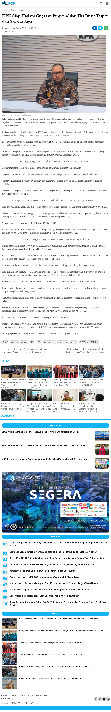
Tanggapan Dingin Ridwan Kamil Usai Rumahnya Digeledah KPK (60, 239)
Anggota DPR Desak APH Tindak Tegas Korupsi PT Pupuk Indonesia (60, 161)
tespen (74, 342)
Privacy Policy (7, 698)
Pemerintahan (17, 10)
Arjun (11, 32)
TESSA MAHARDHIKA (89, 342)
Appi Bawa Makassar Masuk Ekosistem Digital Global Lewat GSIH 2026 (50, 654)
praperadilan (49, 342)
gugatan (14, 342)
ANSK (5, 342)
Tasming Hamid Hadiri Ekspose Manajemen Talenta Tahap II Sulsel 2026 (51, 642)
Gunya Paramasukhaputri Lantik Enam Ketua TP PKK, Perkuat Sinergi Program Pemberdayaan (61, 631)
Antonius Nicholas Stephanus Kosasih (64, 131)
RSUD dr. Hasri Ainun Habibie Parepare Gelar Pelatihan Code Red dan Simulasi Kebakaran (58, 619)
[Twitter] (100, 699)
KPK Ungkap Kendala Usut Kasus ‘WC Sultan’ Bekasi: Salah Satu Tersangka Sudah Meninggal (86, 350)
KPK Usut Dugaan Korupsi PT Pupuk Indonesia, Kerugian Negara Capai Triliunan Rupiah (60, 200)
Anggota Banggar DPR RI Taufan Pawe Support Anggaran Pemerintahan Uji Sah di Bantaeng (25, 350)
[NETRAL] (9, 5)
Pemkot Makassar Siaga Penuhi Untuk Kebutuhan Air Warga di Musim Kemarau (54, 666)
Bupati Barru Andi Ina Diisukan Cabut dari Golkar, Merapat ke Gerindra (50, 678)
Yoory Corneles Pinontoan (58, 135)
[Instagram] (108, 699)
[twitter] (100, 28)
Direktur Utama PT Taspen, (36, 131)
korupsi (24, 342)
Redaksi (22, 696)
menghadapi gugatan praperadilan (86, 118)
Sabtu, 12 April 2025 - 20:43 (28, 28)
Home (4, 10)
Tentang (14, 696)
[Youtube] (104, 699)
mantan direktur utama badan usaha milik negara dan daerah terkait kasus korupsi (48, 122)
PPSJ (39, 342)
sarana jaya (63, 342)
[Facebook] (95, 699)
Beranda (5, 696)
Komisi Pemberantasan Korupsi (37, 118)
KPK (32, 342)
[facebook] (94, 28)
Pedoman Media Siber (37, 696)
